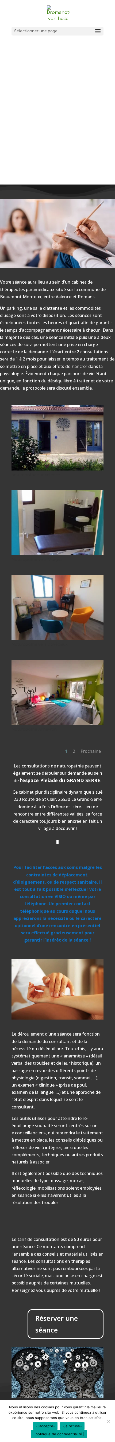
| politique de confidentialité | (59, 1434)
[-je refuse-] (108, 1421)
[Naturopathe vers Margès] (57, 554)
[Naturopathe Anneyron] (57, 723)
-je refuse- (72, 1426)
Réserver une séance (56, 1324)
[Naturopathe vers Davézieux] (57, 638)
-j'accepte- (45, 1426)
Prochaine (90, 751)
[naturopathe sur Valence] (57, 469)
